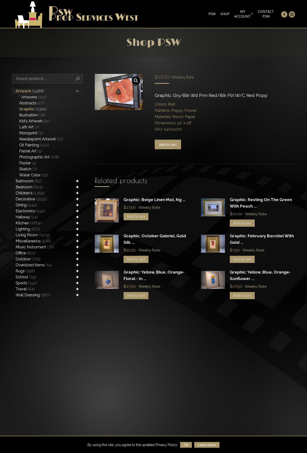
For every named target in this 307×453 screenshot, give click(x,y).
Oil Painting (34, 145)
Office (26, 253)
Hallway (27, 217)
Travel (25, 289)
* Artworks (33, 97)
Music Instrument (35, 247)
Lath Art (29, 127)
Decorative (31, 199)
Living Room (33, 235)
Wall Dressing (33, 295)
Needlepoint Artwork (41, 139)
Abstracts (31, 103)
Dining (26, 205)
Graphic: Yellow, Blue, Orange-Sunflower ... (260, 275)
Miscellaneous (33, 241)
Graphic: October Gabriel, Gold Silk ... (155, 239)
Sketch (28, 169)
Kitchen (29, 223)
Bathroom (28, 181)
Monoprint (31, 133)
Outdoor (28, 259)
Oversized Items (34, 265)
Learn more (207, 444)
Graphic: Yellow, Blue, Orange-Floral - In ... (154, 275)
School (26, 277)
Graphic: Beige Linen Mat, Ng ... (154, 199)
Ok (186, 444)
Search (77, 78)
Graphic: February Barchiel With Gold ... (262, 239)
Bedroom (29, 187)
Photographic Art (39, 157)
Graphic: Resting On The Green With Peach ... (261, 203)
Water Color (33, 175)
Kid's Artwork (34, 121)
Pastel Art (30, 151)
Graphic (33, 109)
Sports (26, 283)
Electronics (30, 211)
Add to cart (168, 144)
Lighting (28, 229)
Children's (30, 193)
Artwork (30, 91)
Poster (27, 163)
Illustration (32, 115)
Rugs (25, 271)
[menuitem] (212, 14)
